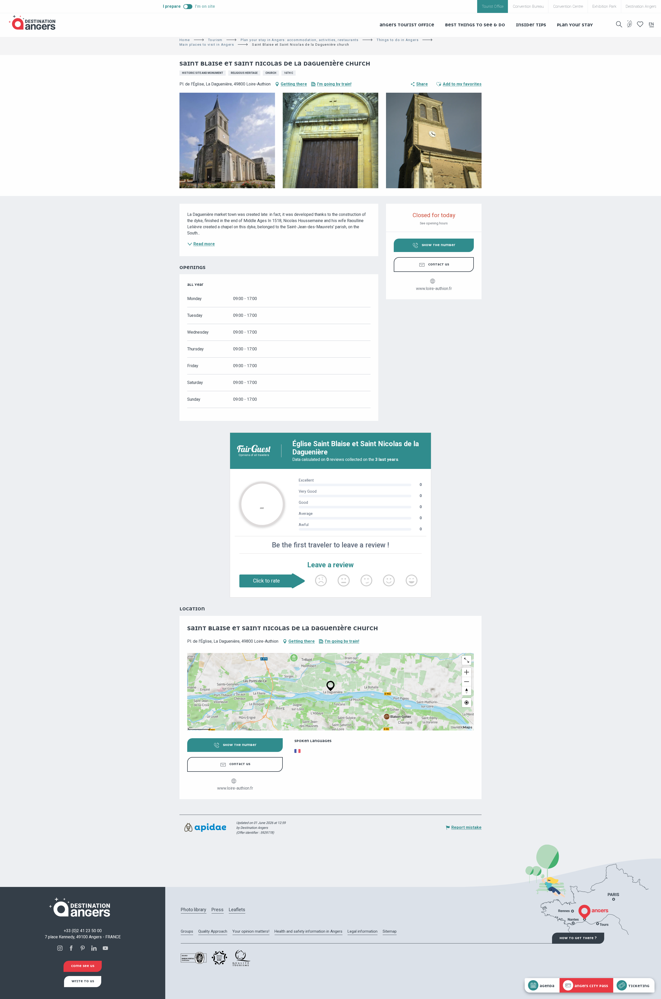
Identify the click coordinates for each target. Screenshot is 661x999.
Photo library (193, 909)
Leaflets (237, 909)
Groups (187, 931)
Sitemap (390, 931)
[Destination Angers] (34, 22)
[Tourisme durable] (629, 27)
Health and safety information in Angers (308, 931)
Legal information (362, 931)
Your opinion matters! (250, 931)
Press (217, 909)
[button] (619, 24)
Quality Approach (212, 931)
